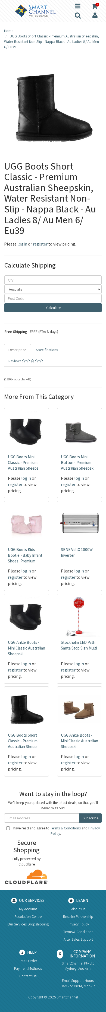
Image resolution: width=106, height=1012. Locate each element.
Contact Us (27, 975)
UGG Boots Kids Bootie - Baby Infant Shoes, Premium (25, 555)
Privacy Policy (78, 924)
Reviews (15, 360)
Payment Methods (28, 968)
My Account (28, 908)
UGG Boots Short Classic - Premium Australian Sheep (23, 741)
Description (17, 349)
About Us (78, 908)
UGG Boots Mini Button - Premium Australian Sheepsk (77, 462)
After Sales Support (78, 939)
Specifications (47, 349)
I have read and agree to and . (56, 831)
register (40, 244)
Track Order (28, 960)
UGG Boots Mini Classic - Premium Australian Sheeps (23, 462)
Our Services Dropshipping (28, 924)
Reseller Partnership (78, 916)
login (22, 244)
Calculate (53, 307)
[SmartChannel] (35, 10)
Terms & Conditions (65, 828)
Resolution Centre (28, 916)
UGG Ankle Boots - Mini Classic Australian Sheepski (26, 648)
